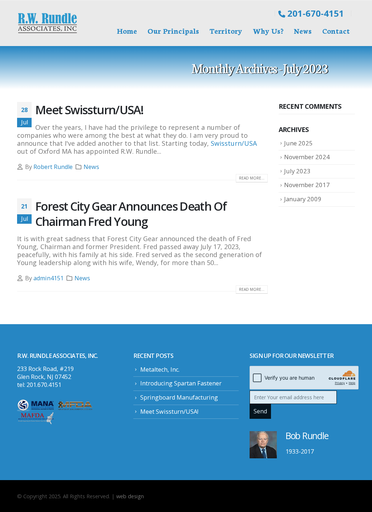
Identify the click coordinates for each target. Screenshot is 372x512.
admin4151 (48, 278)
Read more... (251, 178)
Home (127, 30)
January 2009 (303, 199)
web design (130, 496)
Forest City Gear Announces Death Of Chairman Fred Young (130, 213)
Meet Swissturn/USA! (89, 109)
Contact (336, 30)
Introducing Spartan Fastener (181, 383)
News (303, 30)
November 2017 (307, 185)
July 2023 (297, 171)
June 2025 (298, 143)
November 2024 (307, 157)
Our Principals (173, 30)
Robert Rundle (53, 167)
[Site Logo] (48, 24)
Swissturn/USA (234, 143)
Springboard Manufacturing (179, 397)
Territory (226, 30)
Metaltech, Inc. (159, 369)
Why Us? (268, 30)
